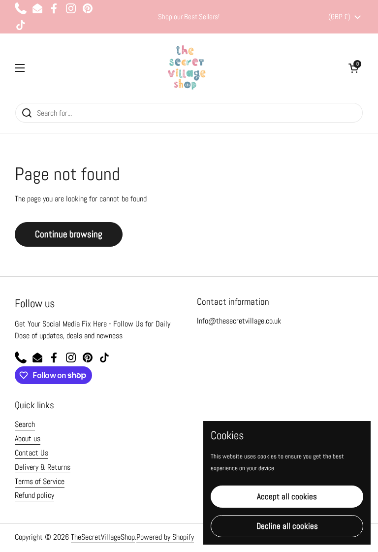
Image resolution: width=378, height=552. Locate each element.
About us (27, 438)
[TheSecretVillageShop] (186, 68)
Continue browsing (68, 234)
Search (25, 424)
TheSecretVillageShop (103, 537)
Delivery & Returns (42, 467)
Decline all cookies (287, 525)
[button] (353, 68)
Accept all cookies (287, 496)
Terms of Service (39, 481)
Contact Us (31, 453)
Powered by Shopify (165, 537)
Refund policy (34, 495)
